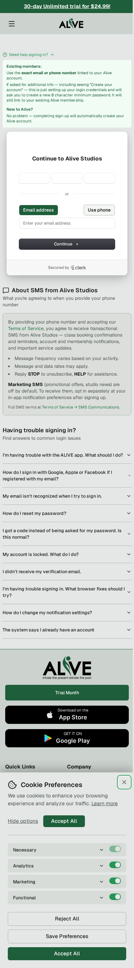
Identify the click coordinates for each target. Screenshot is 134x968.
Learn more (104, 803)
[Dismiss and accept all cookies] (124, 782)
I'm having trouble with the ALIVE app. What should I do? (63, 455)
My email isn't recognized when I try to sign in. (52, 496)
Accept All (64, 821)
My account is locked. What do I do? (41, 554)
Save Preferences (67, 936)
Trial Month (67, 693)
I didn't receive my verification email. (42, 571)
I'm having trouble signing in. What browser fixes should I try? (64, 592)
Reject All (67, 918)
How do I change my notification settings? (47, 612)
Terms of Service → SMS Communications (80, 407)
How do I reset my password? (34, 513)
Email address (38, 210)
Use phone (99, 210)
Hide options (23, 821)
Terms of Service (26, 328)
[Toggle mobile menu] (12, 24)
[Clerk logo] (78, 267)
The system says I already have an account (48, 630)
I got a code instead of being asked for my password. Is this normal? (62, 534)
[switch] (115, 849)
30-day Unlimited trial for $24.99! (67, 6)
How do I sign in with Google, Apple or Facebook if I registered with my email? (57, 475)
